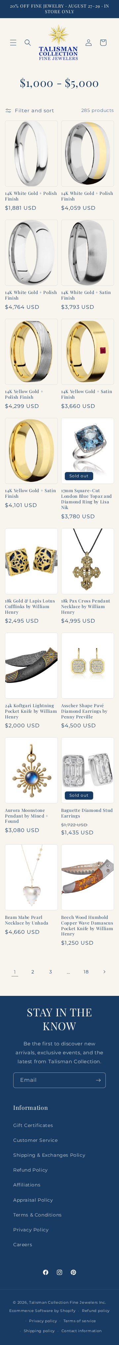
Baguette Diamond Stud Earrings (87, 813)
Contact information (81, 1330)
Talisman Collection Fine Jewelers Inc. (67, 1302)
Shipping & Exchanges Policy (49, 1155)
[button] (13, 42)
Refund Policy (30, 1170)
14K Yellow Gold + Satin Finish (86, 394)
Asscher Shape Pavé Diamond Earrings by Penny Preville (84, 711)
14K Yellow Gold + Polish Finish (24, 394)
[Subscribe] (98, 1080)
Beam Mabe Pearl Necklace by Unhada (27, 920)
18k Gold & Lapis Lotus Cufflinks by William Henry (30, 606)
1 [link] (15, 972)
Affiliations (26, 1185)
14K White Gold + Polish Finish (31, 196)
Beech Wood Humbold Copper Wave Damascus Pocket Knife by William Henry (87, 925)
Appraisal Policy (33, 1200)
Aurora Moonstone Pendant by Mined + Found (27, 816)
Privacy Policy (31, 1230)
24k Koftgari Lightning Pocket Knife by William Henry (31, 711)
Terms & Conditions (37, 1215)
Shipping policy (39, 1330)
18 (86, 972)
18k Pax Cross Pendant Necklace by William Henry (85, 606)
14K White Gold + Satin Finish (86, 295)
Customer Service (35, 1140)
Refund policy (96, 1310)
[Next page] (104, 971)
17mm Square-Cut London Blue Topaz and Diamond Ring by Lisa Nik (86, 499)
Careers (22, 1245)
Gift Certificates (33, 1125)
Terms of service (79, 1321)
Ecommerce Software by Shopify (42, 1310)
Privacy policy (43, 1321)
